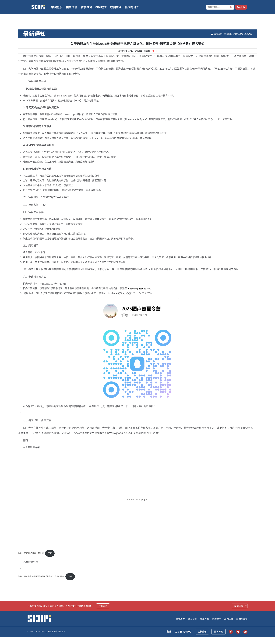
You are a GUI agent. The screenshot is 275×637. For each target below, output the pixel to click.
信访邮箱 (218, 631)
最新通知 (248, 33)
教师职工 (101, 7)
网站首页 (228, 33)
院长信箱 (202, 631)
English (241, 7)
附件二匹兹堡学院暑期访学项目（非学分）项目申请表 (41, 576)
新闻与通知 (132, 7)
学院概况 (57, 7)
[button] (231, 7)
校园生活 (116, 7)
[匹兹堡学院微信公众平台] (237, 632)
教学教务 (86, 7)
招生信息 (71, 7)
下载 (50, 553)
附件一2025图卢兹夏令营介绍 (31, 553)
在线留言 (103, 605)
